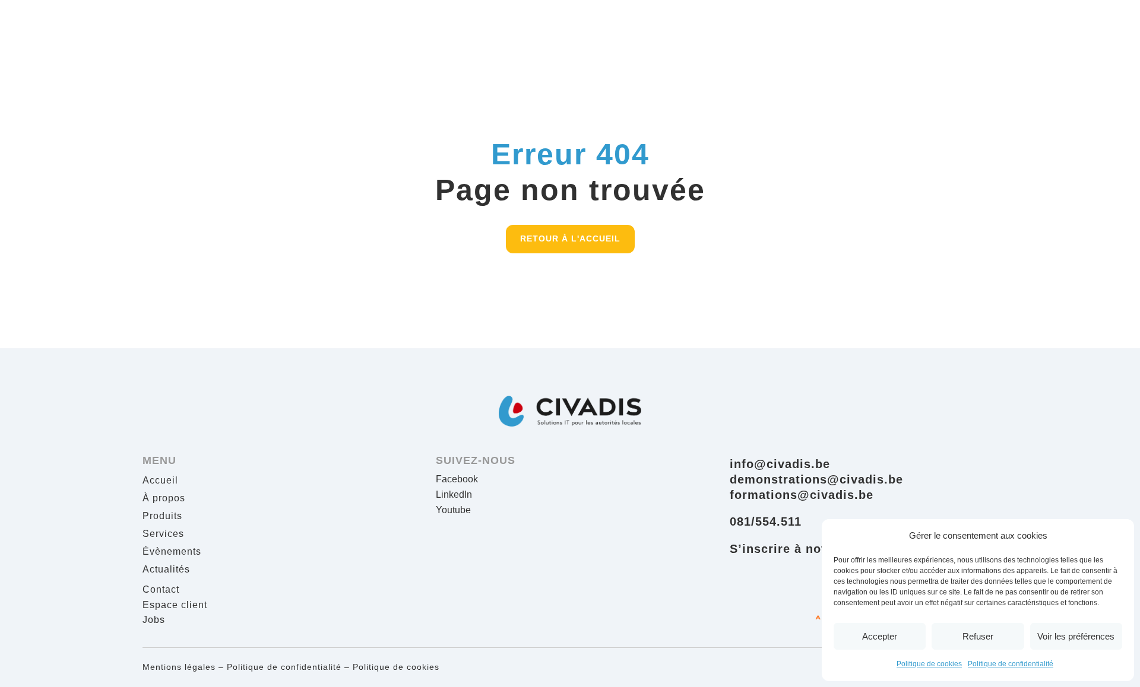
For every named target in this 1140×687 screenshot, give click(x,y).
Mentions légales (179, 667)
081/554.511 (766, 521)
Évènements (171, 552)
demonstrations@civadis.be (816, 479)
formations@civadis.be (801, 494)
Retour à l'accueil (570, 238)
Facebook (457, 479)
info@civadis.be (780, 463)
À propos (163, 498)
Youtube (453, 510)
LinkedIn (454, 494)
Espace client (174, 605)
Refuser (977, 636)
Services (163, 534)
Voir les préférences (1075, 636)
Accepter (879, 636)
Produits (162, 516)
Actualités (166, 569)
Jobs (153, 620)
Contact (160, 589)
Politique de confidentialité (1010, 664)
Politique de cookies (929, 664)
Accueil (160, 480)
